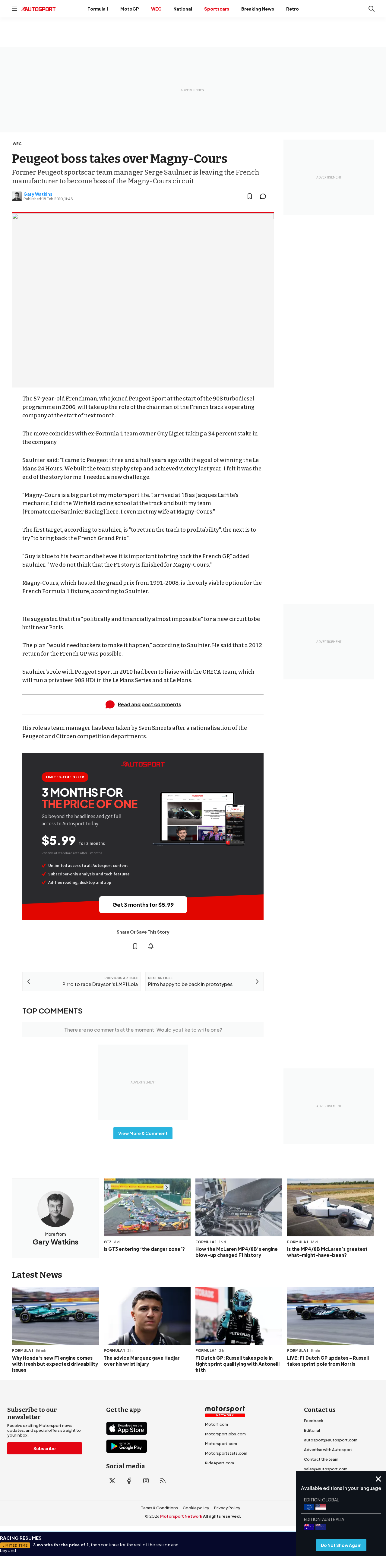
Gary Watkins (38, 194)
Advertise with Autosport (328, 1449)
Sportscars (216, 8)
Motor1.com (216, 1424)
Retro (292, 8)
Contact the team (321, 1459)
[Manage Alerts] (151, 946)
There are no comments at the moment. (143, 1029)
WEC (156, 8)
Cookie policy (196, 1507)
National (182, 8)
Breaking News (257, 8)
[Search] (371, 9)
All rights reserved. (222, 1516)
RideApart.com (219, 1462)
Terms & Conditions (159, 1507)
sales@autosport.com (325, 1468)
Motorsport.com (221, 1443)
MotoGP (129, 8)
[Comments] (265, 196)
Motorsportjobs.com (225, 1433)
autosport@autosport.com (330, 1439)
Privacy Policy (227, 1507)
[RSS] (163, 1481)
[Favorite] (250, 196)
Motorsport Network (181, 1516)
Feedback (313, 1420)
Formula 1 (97, 8)
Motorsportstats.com (226, 1453)
